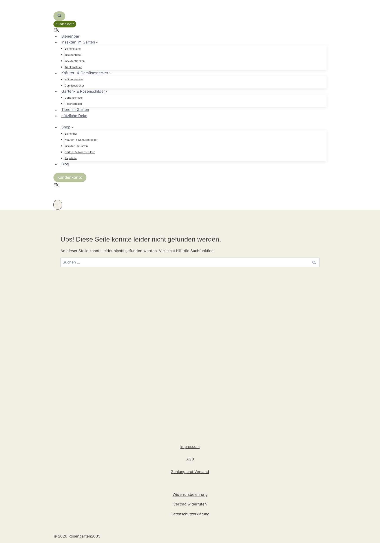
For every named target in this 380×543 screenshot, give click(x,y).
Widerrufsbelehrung (190, 494)
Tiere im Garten (75, 110)
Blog (65, 164)
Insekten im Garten (76, 146)
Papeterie (71, 158)
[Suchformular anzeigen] (59, 16)
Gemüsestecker (74, 85)
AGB (190, 459)
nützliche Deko (74, 116)
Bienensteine (73, 48)
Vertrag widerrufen (190, 504)
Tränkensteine (73, 67)
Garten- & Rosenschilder (80, 152)
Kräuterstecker (74, 79)
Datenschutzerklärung (190, 514)
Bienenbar (70, 36)
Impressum (190, 446)
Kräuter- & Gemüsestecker (81, 139)
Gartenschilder (74, 97)
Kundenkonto (65, 24)
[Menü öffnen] (57, 205)
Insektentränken (75, 61)
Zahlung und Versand (190, 471)
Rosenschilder (73, 103)
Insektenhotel (73, 54)
